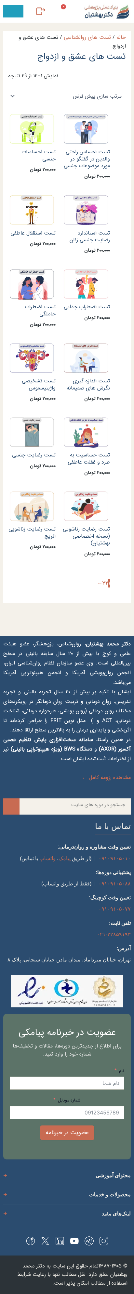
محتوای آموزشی (113, 1175)
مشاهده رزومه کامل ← (106, 777)
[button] (13, 11)
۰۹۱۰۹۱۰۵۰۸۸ (115, 883)
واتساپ (47, 858)
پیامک (65, 858)
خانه (121, 37)
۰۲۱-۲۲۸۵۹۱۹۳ (114, 934)
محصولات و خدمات (110, 1194)
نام (121, 1070)
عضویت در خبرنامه (67, 1132)
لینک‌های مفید (116, 1213)
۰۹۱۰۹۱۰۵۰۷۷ (115, 909)
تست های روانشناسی (87, 37)
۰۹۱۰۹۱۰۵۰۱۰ (115, 858)
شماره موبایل (69, 1100)
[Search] (11, 806)
